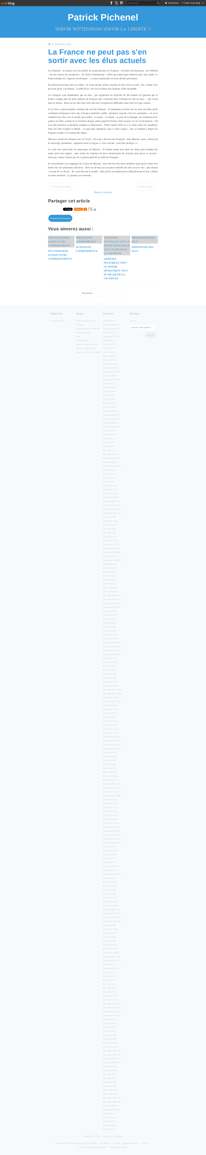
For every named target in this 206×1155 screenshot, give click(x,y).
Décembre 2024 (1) (111, 367)
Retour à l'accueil (103, 192)
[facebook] (111, 3)
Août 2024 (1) (109, 383)
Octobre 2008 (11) (111, 1105)
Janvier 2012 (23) (110, 952)
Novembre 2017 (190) (112, 693)
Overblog (118, 1136)
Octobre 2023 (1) (110, 422)
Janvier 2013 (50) (110, 905)
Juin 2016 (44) (109, 760)
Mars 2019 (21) (109, 630)
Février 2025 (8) (110, 360)
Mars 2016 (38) (109, 772)
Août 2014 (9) (109, 846)
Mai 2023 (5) (108, 442)
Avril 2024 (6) (109, 399)
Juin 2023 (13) (109, 438)
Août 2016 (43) (109, 752)
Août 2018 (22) (109, 658)
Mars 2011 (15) (109, 991)
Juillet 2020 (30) (110, 568)
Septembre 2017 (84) (112, 701)
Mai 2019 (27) (109, 623)
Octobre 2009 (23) (111, 1058)
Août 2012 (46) (109, 925)
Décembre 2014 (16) (111, 831)
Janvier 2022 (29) (110, 497)
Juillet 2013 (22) (110, 882)
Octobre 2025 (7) (110, 332)
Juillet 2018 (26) (110, 662)
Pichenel (73, 1143)
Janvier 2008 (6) (110, 1125)
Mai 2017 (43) (109, 717)
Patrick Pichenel (103, 17)
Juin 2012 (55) (109, 933)
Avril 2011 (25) (109, 988)
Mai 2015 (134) (109, 811)
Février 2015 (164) (111, 823)
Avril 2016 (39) (109, 768)
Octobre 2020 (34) (111, 556)
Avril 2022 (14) (109, 485)
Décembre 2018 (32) (111, 642)
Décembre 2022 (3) (111, 454)
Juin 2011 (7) (108, 980)
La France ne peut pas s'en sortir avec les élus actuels (97, 56)
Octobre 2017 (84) (111, 697)
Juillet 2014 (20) (110, 850)
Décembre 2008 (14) (111, 1097)
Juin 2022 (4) (108, 477)
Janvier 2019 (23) (110, 638)
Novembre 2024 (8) (111, 371)
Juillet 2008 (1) (109, 1117)
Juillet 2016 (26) (110, 756)
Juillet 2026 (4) (109, 320)
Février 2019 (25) (110, 634)
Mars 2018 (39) (109, 677)
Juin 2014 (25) (109, 854)
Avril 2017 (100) (110, 721)
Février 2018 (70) (110, 681)
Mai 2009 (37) (109, 1078)
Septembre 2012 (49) (112, 921)
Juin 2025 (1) (108, 348)
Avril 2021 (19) (109, 532)
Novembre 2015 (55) (112, 787)
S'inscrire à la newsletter (60, 218)
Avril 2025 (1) (109, 352)
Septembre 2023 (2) (111, 426)
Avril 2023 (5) (109, 446)
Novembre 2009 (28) (112, 1054)
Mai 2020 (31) (109, 575)
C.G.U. (145, 1143)
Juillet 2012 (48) (110, 929)
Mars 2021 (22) (109, 536)
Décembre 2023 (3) (111, 414)
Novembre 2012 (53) (112, 913)
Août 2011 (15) (109, 972)
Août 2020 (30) (109, 564)
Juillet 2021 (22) (110, 520)
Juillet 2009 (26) (110, 1070)
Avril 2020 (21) (109, 579)
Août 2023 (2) (109, 430)
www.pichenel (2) (57, 320)
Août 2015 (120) (110, 799)
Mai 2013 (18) (109, 889)
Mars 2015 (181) (110, 819)
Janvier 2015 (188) (111, 827)
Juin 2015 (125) (110, 807)
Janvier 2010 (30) (110, 1046)
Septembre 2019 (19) (112, 607)
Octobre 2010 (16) (111, 1011)
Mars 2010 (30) (109, 1039)
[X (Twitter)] (116, 3)
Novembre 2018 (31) (112, 646)
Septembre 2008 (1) (111, 1109)
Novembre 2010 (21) (112, 1007)
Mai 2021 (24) (109, 528)
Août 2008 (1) (109, 1113)
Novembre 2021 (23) (112, 505)
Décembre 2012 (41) (111, 909)
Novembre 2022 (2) (111, 458)
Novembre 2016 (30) (112, 740)
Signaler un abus (131, 1143)
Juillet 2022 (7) (109, 473)
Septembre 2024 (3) (111, 379)
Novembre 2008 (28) (112, 1101)
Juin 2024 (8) (108, 391)
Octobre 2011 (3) (110, 964)
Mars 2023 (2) (109, 450)
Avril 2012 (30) (109, 940)
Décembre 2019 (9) (111, 595)
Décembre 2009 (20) (111, 1050)
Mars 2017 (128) (110, 725)
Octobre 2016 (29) (111, 744)
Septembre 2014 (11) (112, 842)
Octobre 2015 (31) (111, 791)
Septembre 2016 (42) (112, 748)
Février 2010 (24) (110, 1042)
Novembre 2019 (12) (112, 599)
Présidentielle (82, 340)
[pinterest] (121, 3)
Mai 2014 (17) (109, 858)
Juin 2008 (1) (108, 1121)
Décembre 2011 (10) (111, 956)
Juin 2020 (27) (109, 571)
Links (78, 336)
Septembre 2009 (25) (112, 1062)
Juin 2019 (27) (109, 619)
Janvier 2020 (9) (110, 591)
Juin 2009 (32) (109, 1074)
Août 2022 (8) (109, 469)
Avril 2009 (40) (109, 1082)
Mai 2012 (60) (109, 937)
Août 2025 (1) (109, 340)
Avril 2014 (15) (109, 862)
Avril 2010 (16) (109, 1035)
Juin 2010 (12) (109, 1027)
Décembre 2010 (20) (111, 1003)
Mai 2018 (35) (109, 670)
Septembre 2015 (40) (112, 795)
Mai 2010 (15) (109, 1031)
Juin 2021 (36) (109, 524)
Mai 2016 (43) (109, 764)
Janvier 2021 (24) (110, 544)
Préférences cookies (118, 1147)
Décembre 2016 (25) (111, 736)
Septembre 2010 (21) (112, 1015)
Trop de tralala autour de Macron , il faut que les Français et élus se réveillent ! (89, 348)
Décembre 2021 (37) (111, 501)
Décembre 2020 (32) (111, 548)
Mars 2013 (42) (109, 897)
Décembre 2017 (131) (112, 689)
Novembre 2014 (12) (112, 834)
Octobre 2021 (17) (111, 509)
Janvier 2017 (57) (110, 732)
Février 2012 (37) (110, 948)
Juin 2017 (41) (109, 713)
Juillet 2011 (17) (110, 976)
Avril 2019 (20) (109, 626)
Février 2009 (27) (110, 1090)
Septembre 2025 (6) (111, 336)
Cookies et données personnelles (92, 1147)
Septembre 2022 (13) (112, 466)
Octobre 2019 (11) (111, 603)
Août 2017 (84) (109, 705)
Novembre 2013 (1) (111, 866)
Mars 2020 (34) (109, 583)
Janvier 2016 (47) (110, 780)
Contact (133, 320)
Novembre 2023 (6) (111, 418)
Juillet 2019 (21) (110, 615)
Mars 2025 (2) (109, 356)
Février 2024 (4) (110, 407)
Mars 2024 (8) (109, 403)
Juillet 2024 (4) (109, 387)
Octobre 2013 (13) (111, 870)
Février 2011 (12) (110, 995)
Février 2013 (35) (110, 901)
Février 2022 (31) (110, 493)
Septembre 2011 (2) (111, 968)
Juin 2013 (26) (109, 885)
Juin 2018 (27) (109, 666)
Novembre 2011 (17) (112, 960)
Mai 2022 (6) (108, 481)
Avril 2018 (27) (109, 674)
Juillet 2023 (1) (109, 434)
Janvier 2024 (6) (110, 411)
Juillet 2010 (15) (110, 1023)
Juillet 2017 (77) (110, 709)
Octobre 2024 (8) (110, 375)
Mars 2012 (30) (109, 944)
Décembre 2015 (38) (111, 783)
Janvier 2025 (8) (110, 363)
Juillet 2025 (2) (109, 344)
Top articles (105, 1143)
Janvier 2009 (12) (110, 1094)
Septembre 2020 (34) (112, 560)
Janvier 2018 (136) (111, 685)
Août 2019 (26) (109, 611)
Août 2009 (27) (109, 1066)
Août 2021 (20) (109, 517)
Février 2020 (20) (110, 587)
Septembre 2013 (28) (112, 874)
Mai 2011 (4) (108, 984)
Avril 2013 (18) (109, 893)
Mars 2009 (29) (109, 1086)
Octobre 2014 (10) (111, 838)
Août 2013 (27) (109, 878)
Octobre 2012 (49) (111, 917)
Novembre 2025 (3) (111, 328)
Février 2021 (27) (110, 540)
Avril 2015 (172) (110, 815)
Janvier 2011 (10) (110, 999)
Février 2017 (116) (111, 728)
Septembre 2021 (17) (112, 513)
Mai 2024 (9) (108, 395)
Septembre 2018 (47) (112, 654)
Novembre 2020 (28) (112, 552)
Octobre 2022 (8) (110, 462)
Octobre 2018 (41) (111, 650)
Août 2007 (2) (109, 1129)
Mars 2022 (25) (109, 489)
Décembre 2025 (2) (111, 324)
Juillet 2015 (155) (111, 803)
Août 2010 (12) (109, 1019)
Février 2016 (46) (110, 776)
